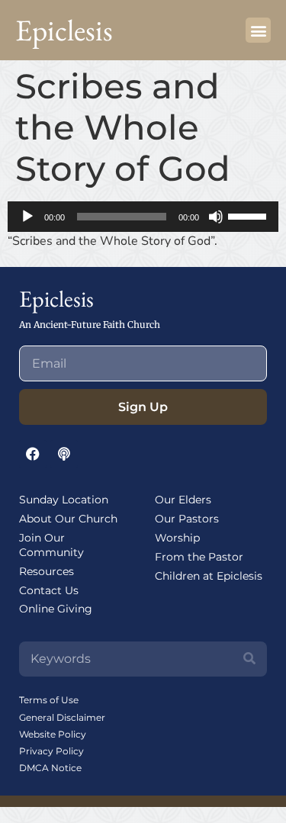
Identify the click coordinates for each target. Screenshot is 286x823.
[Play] (27, 216)
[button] (258, 30)
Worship (177, 538)
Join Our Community (51, 545)
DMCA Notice (50, 767)
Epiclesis (64, 30)
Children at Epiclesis (208, 576)
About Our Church (68, 519)
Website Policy (52, 734)
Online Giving (55, 609)
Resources (46, 571)
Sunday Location (63, 499)
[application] (143, 216)
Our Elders (183, 499)
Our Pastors (187, 519)
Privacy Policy (51, 751)
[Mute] (215, 216)
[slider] (249, 215)
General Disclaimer (62, 717)
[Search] (249, 659)
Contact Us (49, 590)
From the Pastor (199, 557)
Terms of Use (49, 700)
